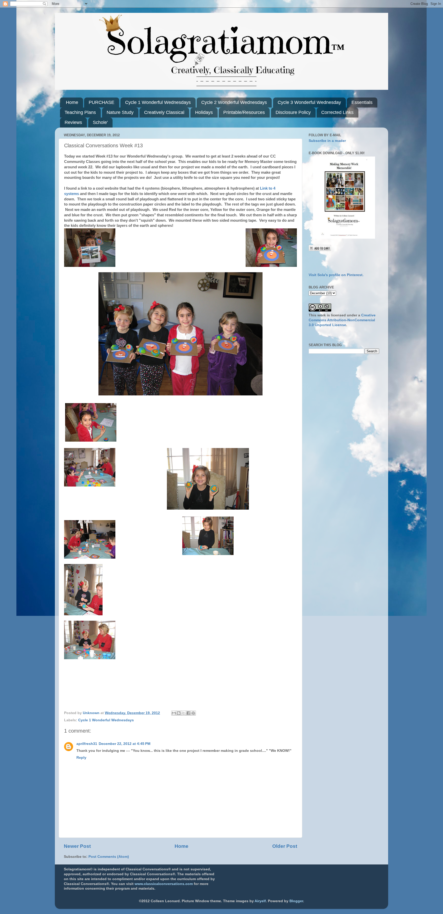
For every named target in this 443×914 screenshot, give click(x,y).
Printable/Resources (244, 112)
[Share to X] (183, 713)
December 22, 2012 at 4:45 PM (124, 744)
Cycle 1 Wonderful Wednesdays (158, 102)
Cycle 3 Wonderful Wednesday (309, 102)
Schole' (100, 122)
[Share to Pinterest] (193, 713)
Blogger (296, 901)
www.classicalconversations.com (164, 884)
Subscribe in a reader (327, 141)
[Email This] (173, 713)
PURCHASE (101, 102)
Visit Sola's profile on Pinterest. (336, 275)
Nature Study (120, 112)
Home (72, 102)
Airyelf (260, 901)
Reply (81, 758)
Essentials (361, 102)
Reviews (73, 122)
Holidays (204, 112)
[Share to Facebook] (188, 713)
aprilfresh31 (86, 744)
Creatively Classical (164, 112)
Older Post (284, 846)
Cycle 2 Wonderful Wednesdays (234, 102)
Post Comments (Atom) (108, 857)
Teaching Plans (80, 112)
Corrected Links (337, 112)
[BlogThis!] (178, 713)
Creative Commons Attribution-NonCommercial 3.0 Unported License (342, 320)
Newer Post (77, 846)
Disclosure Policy (293, 112)
